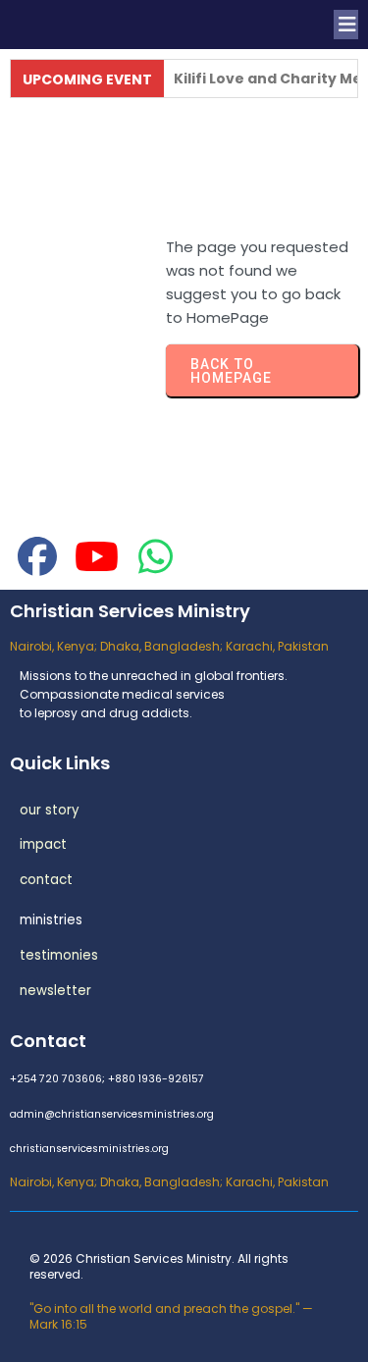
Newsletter (55, 990)
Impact (43, 844)
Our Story (49, 810)
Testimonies (59, 955)
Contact (46, 879)
